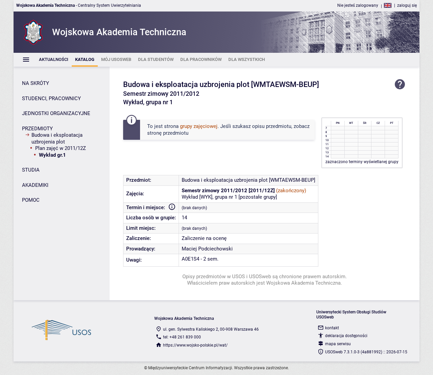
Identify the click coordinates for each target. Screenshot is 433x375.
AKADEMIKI (35, 185)
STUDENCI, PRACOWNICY (51, 98)
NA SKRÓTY (35, 83)
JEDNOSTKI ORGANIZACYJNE (56, 113)
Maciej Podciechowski (207, 249)
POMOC (31, 200)
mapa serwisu (338, 343)
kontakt (332, 328)
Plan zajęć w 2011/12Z (60, 148)
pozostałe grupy (258, 197)
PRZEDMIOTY (37, 129)
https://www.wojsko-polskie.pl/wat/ (195, 345)
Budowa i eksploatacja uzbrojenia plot (57, 138)
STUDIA (31, 170)
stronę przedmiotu (167, 133)
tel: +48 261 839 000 (182, 337)
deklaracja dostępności (346, 335)
